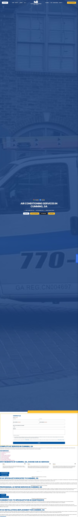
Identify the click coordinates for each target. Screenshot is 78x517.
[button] (36, 471)
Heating (21, 2)
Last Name (40, 418)
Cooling (16, 2)
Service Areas (55, 2)
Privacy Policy (60, 439)
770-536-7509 (27, 439)
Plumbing (47, 2)
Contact (60, 2)
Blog (51, 2)
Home (13, 2)
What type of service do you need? (18, 425)
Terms (63, 439)
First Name (14, 418)
